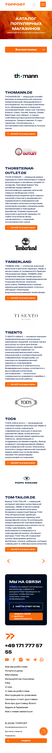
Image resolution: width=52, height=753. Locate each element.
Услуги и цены (14, 670)
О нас (8, 687)
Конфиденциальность (16, 727)
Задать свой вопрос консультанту (23, 616)
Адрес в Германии (16, 707)
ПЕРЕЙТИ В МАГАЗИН (22, 134)
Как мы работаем (16, 666)
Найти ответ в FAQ (28, 606)
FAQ (7, 683)
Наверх (26, 741)
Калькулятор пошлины (19, 679)
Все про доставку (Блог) (20, 703)
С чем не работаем (17, 691)
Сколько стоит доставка (21, 699)
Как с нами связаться (18, 711)
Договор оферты (13, 731)
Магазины (11, 674)
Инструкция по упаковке (20, 695)
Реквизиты (10, 736)
